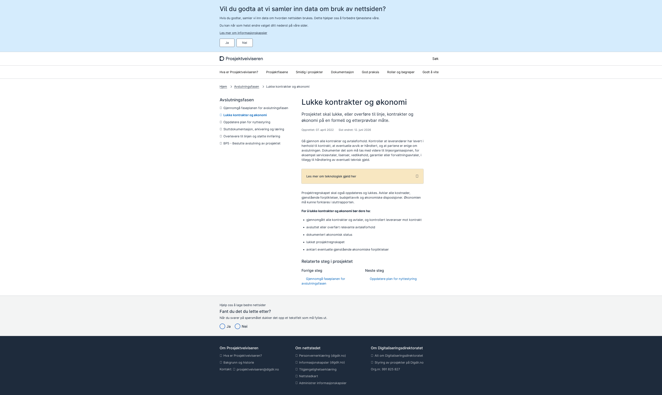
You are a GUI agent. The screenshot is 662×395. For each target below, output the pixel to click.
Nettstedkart (308, 376)
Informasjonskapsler (314, 362)
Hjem (223, 86)
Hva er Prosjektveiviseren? (242, 355)
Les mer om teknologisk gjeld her (331, 176)
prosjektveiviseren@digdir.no (258, 369)
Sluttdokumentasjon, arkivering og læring (253, 129)
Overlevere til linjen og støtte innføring (251, 136)
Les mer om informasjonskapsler (243, 33)
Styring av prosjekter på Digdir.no (399, 362)
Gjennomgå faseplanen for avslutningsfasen (255, 108)
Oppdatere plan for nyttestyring (246, 122)
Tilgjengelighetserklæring (318, 369)
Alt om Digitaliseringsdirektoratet (399, 355)
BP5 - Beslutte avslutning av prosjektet (251, 143)
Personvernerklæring (314, 355)
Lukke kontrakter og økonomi (287, 86)
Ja (227, 43)
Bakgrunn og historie (238, 362)
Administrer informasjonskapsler (323, 383)
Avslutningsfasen (246, 86)
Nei (244, 43)
